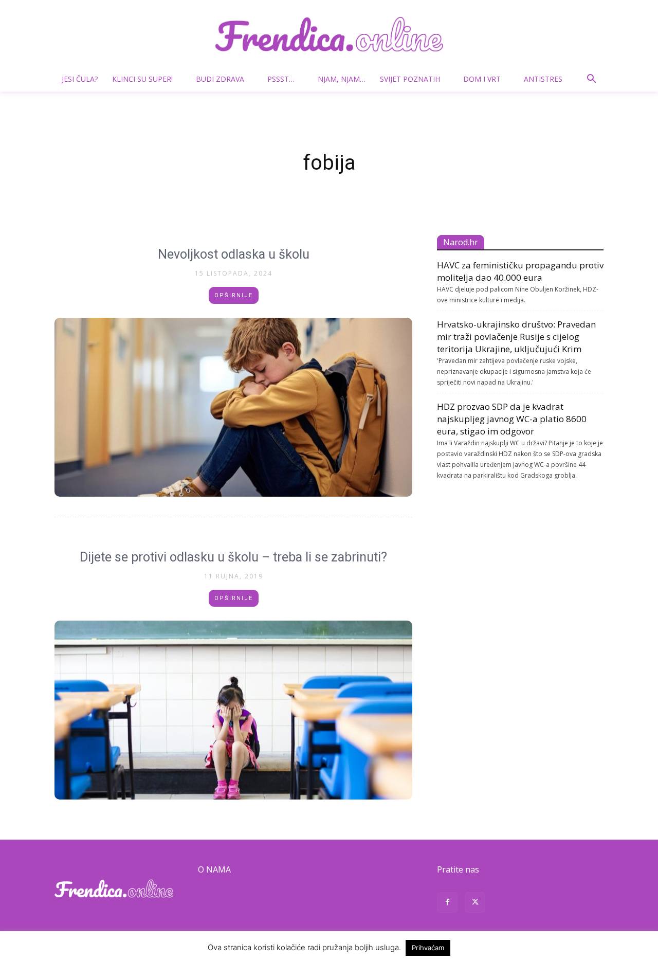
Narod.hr (460, 242)
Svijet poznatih (410, 79)
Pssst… (281, 79)
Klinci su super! (142, 79)
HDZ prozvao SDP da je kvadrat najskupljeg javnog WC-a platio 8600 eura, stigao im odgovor (512, 419)
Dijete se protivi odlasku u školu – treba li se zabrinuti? (233, 557)
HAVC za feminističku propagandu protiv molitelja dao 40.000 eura (520, 271)
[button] (591, 80)
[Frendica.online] (329, 34)
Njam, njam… (341, 79)
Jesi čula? (80, 79)
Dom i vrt (482, 79)
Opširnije (233, 295)
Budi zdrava (220, 79)
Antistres (543, 79)
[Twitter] (475, 903)
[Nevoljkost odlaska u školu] (233, 407)
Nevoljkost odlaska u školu (233, 254)
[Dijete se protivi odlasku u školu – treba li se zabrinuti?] (233, 710)
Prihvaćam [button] (428, 947)
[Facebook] (447, 903)
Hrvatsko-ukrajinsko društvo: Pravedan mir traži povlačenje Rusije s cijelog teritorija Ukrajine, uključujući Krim (516, 336)
